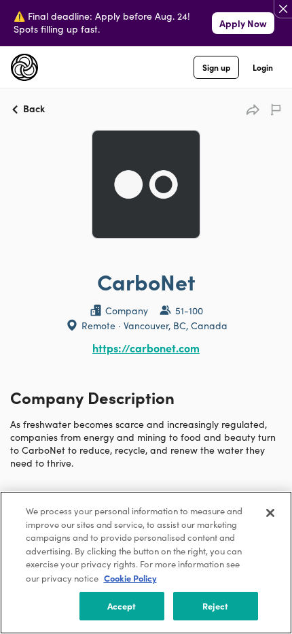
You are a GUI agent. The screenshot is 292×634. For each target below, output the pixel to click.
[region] (146, 562)
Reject (215, 605)
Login (263, 67)
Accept (121, 605)
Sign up (216, 67)
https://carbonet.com (146, 347)
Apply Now (243, 23)
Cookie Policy (130, 577)
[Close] (270, 513)
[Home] (24, 67)
